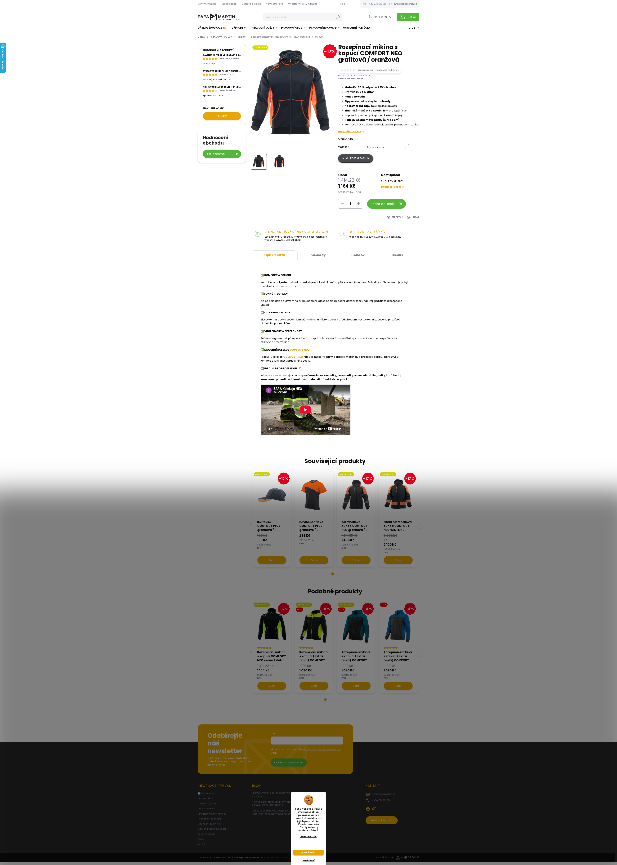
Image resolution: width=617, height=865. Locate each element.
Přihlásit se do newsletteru (289, 762)
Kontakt (202, 844)
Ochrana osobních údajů (212, 828)
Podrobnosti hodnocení (387, 70)
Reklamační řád (206, 834)
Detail (272, 560)
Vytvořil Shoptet (385, 857)
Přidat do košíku (384, 204)
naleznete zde (308, 836)
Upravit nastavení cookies (275, 857)
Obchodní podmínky (209, 823)
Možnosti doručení (393, 187)
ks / (222, 116)
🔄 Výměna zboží (207, 3)
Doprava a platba (251, 3)
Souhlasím (310, 852)
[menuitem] (213, 27)
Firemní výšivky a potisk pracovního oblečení (272, 794)
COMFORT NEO (299, 350)
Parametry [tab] (318, 255)
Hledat (338, 17)
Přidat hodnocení (215, 153)
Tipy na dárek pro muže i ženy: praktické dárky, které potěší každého (274, 803)
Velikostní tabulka (358, 158)
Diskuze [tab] (397, 255)
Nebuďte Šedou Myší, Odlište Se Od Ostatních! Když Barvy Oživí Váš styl (272, 812)
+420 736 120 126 (381, 800)
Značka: (350, 78)
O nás (201, 839)
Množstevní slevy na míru (302, 3)
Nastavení (309, 860)
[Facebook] (368, 808)
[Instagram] (374, 808)
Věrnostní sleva (274, 3)
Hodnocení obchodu (209, 818)
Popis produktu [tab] (274, 255)
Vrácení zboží (229, 3)
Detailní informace (349, 131)
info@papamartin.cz (383, 794)
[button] (332, 574)
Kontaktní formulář (381, 820)
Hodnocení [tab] (359, 255)
